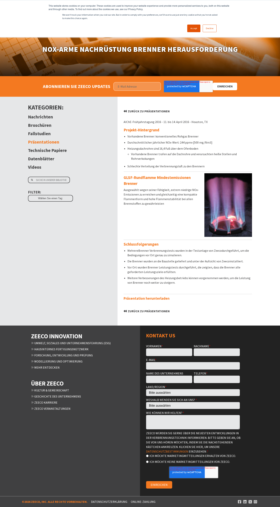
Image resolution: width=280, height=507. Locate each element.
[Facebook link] (239, 502)
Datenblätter (41, 159)
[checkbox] (193, 458)
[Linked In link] (245, 502)
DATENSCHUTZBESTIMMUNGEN (167, 451)
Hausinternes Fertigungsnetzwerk (61, 349)
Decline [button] (209, 28)
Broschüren (39, 125)
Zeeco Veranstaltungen (52, 408)
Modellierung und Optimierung (58, 361)
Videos (34, 167)
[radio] (193, 456)
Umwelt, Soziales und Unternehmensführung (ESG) (72, 343)
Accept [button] (193, 28)
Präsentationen (43, 142)
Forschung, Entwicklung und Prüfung (63, 355)
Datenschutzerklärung (109, 502)
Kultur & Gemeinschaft (51, 390)
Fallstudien (39, 134)
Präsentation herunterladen (147, 298)
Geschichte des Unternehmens (57, 396)
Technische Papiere (47, 150)
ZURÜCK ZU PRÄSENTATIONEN (149, 111)
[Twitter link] (250, 502)
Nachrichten (40, 117)
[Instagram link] (255, 502)
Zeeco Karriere (46, 402)
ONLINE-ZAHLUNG (143, 502)
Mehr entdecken (47, 367)
